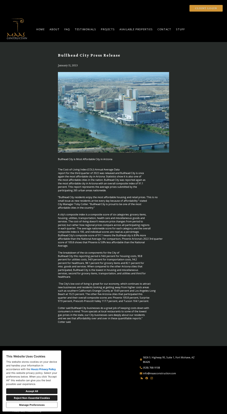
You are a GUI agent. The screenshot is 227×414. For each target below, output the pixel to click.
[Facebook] (147, 378)
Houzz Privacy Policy (43, 369)
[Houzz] (142, 378)
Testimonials (85, 29)
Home (40, 29)
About (54, 29)
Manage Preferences (32, 404)
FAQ (67, 29)
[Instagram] (152, 378)
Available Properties (136, 29)
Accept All (32, 391)
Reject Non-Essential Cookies (32, 397)
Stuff (180, 29)
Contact (164, 29)
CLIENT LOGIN (206, 8)
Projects (108, 29)
